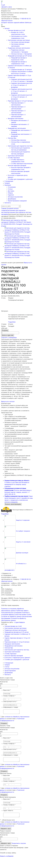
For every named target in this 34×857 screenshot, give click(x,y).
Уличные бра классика (18, 140)
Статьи (10, 189)
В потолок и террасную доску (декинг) (17, 657)
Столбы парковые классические (21, 163)
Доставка (11, 191)
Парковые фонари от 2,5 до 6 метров (20, 101)
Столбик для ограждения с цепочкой (20, 179)
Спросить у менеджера (9, 337)
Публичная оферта (22, 610)
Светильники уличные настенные (19, 40)
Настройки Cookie (25, 614)
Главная (3, 208)
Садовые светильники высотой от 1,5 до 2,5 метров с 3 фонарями (21, 91)
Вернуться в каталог (8, 401)
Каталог (7, 28)
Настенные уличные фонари (20, 42)
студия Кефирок (19, 622)
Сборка (10, 193)
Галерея (7, 183)
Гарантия (11, 195)
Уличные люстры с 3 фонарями (21, 54)
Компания (8, 185)
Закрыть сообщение (6, 856)
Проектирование (10, 670)
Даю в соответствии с (14, 718)
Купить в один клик (7, 335)
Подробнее (12, 322)
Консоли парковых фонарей (17, 165)
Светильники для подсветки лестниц (20, 146)
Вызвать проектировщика (13, 504)
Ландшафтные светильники (17, 128)
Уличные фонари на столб (16, 30)
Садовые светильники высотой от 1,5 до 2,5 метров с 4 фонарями (21, 97)
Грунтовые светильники (16, 156)
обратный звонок (7, 20)
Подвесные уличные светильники (19, 48)
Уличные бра (12, 138)
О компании (12, 187)
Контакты (8, 203)
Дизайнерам (12, 199)
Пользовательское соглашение (11, 612)
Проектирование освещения (17, 201)
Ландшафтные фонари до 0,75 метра (20, 56)
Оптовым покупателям (15, 197)
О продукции (9, 181)
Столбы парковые (14, 157)
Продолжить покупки (19, 843)
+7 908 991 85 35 (25, 18)
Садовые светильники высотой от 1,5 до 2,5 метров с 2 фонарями (21, 85)
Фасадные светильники (15, 118)
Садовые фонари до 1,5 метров (21, 69)
